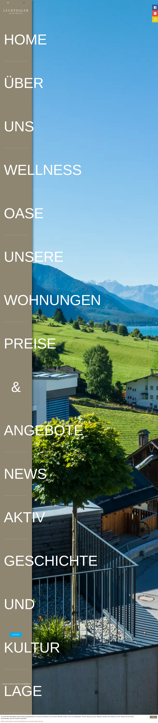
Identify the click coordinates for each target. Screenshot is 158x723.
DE (8, 2)
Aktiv (16, 517)
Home (16, 39)
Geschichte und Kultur (16, 604)
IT (24, 2)
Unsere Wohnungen (16, 278)
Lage (16, 691)
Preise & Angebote (16, 386)
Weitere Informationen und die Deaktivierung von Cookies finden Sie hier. (22, 721)
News (16, 474)
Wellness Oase (16, 191)
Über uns (16, 104)
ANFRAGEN (15, 634)
